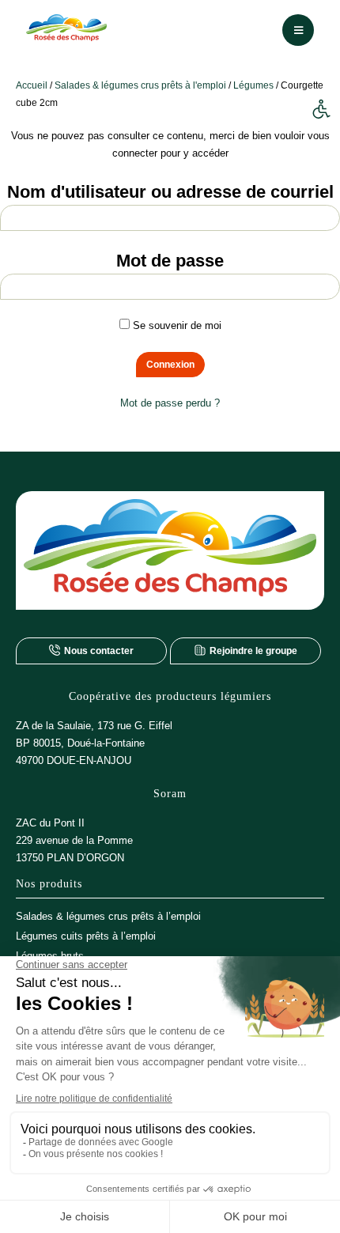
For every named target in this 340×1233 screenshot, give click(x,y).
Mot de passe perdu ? (170, 403)
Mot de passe (170, 260)
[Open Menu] (298, 30)
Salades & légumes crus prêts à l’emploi (108, 916)
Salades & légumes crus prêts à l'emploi (140, 85)
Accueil (31, 85)
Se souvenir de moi (175, 325)
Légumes (253, 85)
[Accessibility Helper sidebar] (321, 110)
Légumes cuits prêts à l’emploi (86, 936)
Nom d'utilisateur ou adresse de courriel (170, 192)
